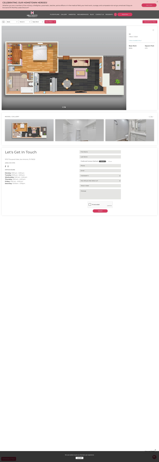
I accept (79, 458)
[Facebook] (5, 166)
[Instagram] (8, 166)
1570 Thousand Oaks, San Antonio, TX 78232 (20, 159)
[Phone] (115, 14)
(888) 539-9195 (10, 163)
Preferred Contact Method (89, 161)
